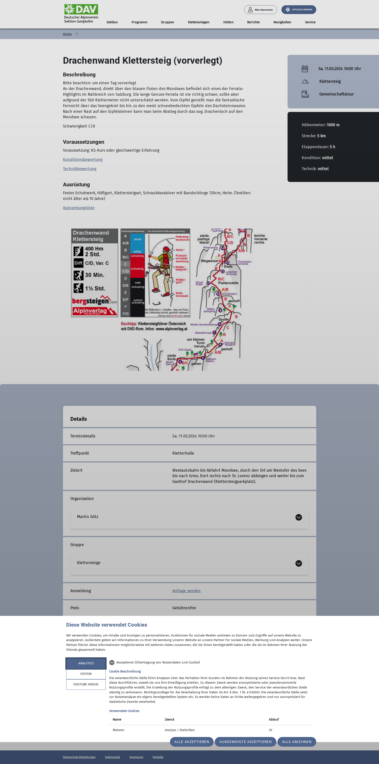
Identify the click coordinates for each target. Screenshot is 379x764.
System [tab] (86, 674)
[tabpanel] (211, 696)
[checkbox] (211, 662)
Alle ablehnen (297, 742)
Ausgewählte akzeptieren (246, 742)
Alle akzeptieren (192, 742)
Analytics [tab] (86, 663)
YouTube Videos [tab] (85, 684)
